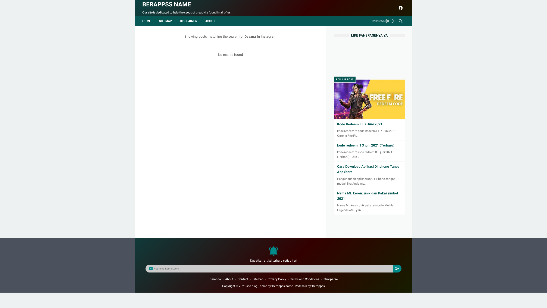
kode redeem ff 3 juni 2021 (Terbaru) (365, 145)
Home (146, 21)
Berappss (318, 286)
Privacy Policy (277, 279)
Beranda (215, 279)
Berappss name (166, 4)
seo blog (251, 286)
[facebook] (400, 8)
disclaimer (188, 21)
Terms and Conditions (304, 279)
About (229, 279)
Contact (243, 279)
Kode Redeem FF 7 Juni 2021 (359, 124)
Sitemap (165, 21)
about (210, 21)
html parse (330, 279)
